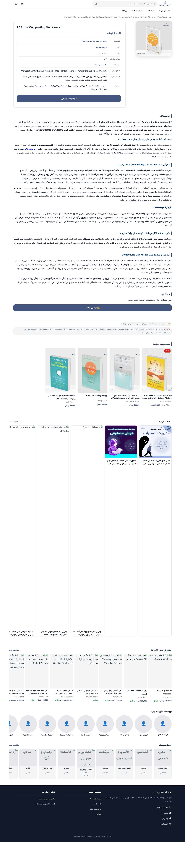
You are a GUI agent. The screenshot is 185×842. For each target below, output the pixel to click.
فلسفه (151, 324)
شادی (157, 324)
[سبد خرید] (16, 4)
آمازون (147, 247)
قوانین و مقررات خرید (47, 799)
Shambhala (101, 47)
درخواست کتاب (137, 10)
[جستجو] (96, 4)
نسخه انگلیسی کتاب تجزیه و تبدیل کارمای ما (156, 333)
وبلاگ (124, 10)
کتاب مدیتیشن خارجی (45, 329)
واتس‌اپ (167, 818)
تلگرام (168, 813)
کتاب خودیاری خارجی (91, 329)
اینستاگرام (166, 824)
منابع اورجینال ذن (30, 329)
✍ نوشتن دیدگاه (92, 307)
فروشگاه (151, 10)
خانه (170, 17)
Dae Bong (86, 41)
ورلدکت (168, 133)
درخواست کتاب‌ (31, 149)
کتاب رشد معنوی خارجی (75, 329)
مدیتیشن (144, 324)
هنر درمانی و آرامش (128, 324)
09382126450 (164, 807)
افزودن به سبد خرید (69, 98)
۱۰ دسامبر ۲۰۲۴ (101, 65)
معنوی (138, 324)
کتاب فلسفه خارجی (60, 329)
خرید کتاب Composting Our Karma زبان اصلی (146, 329)
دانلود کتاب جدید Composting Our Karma (114, 329)
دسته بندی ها (164, 10)
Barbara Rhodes (99, 41)
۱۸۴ (105, 59)
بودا (161, 324)
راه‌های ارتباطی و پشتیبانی (45, 804)
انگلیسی (103, 53)
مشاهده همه (14, 422)
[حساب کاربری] (22, 4)
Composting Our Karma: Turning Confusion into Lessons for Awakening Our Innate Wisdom (120, 17)
